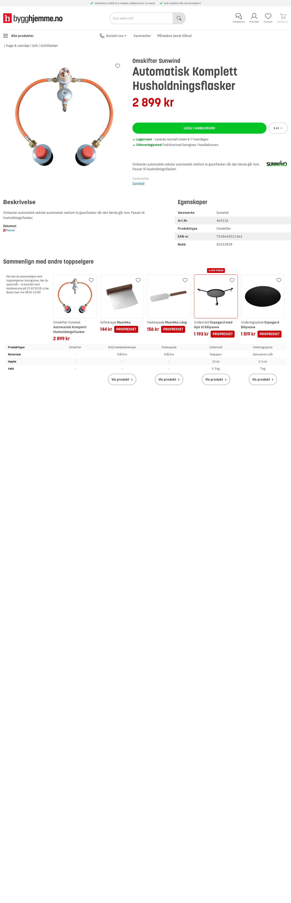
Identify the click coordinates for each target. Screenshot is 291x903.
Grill (35, 46)
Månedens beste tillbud (174, 36)
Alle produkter (22, 36)
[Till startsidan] (33, 18)
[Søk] (179, 18)
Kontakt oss (114, 36)
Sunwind (138, 183)
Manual (10, 230)
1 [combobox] (276, 128)
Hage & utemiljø (17, 46)
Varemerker (142, 36)
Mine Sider (254, 21)
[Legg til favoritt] (117, 66)
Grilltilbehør (49, 46)
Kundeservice (239, 21)
